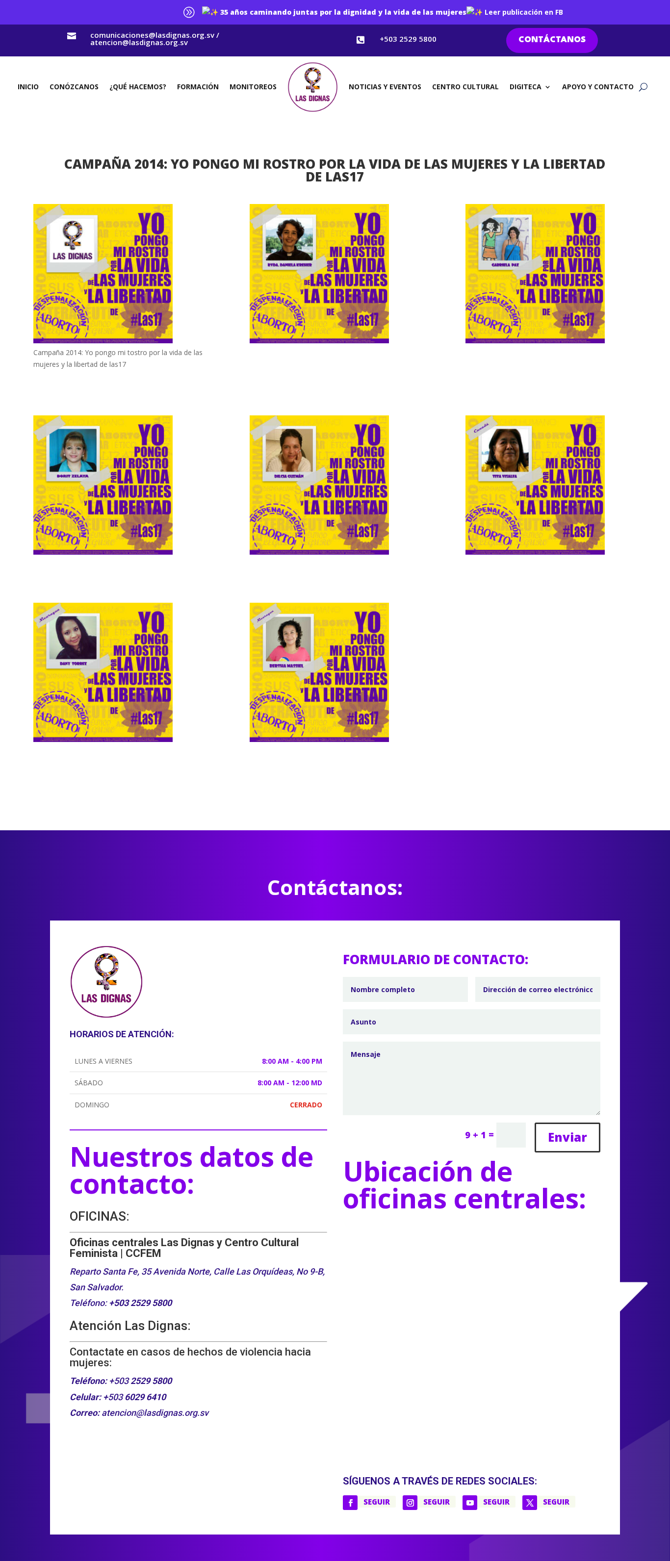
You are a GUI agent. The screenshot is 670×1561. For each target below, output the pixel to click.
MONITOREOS (253, 86)
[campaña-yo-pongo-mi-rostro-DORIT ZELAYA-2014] (119, 486)
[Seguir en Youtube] (470, 1502)
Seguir (376, 1502)
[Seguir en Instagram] (410, 1502)
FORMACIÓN (198, 86)
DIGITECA (525, 86)
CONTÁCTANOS (552, 40)
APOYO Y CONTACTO (598, 86)
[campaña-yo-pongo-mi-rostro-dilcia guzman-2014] (335, 486)
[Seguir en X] (529, 1502)
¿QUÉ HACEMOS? (137, 86)
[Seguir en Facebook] (350, 1502)
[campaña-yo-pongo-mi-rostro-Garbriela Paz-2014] (551, 275)
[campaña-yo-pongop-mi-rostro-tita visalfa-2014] (551, 486)
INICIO (28, 86)
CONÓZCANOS (74, 86)
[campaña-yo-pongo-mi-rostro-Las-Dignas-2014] (119, 275)
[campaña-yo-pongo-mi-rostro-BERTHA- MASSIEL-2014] (335, 674)
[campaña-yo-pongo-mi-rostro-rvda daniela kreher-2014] (335, 275)
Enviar (567, 1137)
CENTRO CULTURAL (465, 86)
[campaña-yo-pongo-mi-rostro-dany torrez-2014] (119, 674)
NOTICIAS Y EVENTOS (385, 86)
